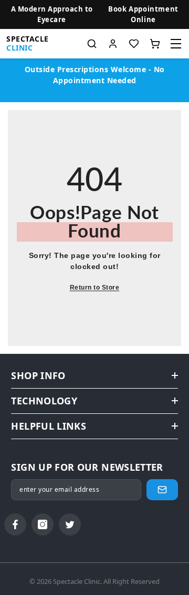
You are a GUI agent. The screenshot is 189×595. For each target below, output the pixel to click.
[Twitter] (70, 524)
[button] (143, 14)
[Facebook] (15, 524)
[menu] (176, 43)
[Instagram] (43, 524)
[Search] (92, 43)
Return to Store (95, 287)
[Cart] (155, 43)
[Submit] (162, 489)
